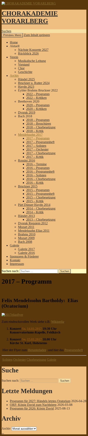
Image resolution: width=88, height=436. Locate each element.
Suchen (6, 31)
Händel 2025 (26, 79)
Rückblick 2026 (28, 53)
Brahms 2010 (26, 234)
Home (14, 42)
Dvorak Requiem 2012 (33, 223)
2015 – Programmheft (40, 193)
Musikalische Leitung (32, 61)
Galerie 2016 (26, 253)
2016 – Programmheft (40, 171)
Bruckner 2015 (27, 186)
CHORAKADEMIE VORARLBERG (30, 17)
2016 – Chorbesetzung (40, 179)
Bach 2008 (25, 241)
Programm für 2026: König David (32, 408)
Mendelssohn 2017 (30, 134)
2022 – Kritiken (36, 97)
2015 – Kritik (35, 201)
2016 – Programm (38, 168)
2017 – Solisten (36, 145)
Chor (21, 68)
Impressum (17, 264)
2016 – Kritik (35, 182)
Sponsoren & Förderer (24, 256)
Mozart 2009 (26, 238)
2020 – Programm (38, 105)
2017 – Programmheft (40, 142)
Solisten (7, 359)
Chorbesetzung (36, 359)
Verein (14, 57)
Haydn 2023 (26, 86)
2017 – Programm (38, 138)
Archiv (14, 75)
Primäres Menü (12, 35)
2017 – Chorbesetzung (40, 153)
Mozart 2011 (26, 227)
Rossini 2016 (26, 160)
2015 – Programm (38, 190)
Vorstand (23, 64)
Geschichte (25, 72)
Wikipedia (57, 321)
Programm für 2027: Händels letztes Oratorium (40, 401)
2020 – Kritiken (36, 109)
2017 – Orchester (37, 149)
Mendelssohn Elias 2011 (34, 230)
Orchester (19, 359)
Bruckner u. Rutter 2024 (34, 83)
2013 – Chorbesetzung (40, 219)
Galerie (14, 245)
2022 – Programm (38, 94)
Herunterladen (37, 350)
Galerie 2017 (26, 249)
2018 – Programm (38, 120)
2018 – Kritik (35, 131)
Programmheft (73, 350)
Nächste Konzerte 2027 (33, 49)
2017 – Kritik (35, 157)
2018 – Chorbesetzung (40, 127)
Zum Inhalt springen (37, 35)
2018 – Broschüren (38, 123)
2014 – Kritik (35, 212)
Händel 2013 (26, 216)
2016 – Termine (36, 164)
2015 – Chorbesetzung (40, 197)
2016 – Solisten (36, 175)
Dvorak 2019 (26, 112)
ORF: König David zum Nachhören (33, 404)
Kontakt (15, 260)
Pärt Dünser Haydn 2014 (34, 205)
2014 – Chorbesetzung (40, 208)
